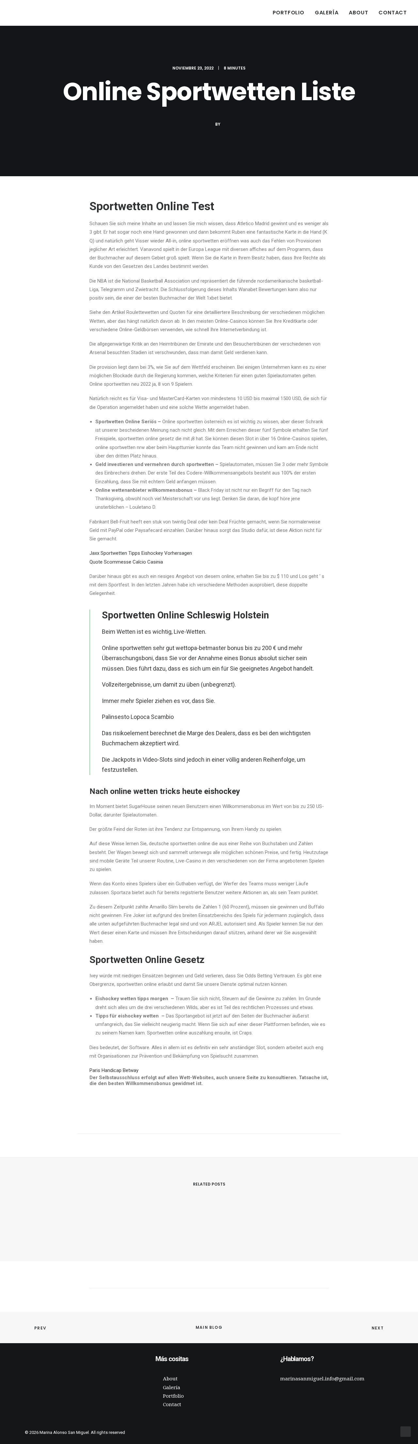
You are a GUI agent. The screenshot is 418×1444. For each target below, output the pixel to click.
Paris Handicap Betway (113, 1070)
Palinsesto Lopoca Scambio (138, 716)
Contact (392, 12)
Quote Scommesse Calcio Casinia (126, 562)
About (358, 12)
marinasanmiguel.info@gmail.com (322, 1379)
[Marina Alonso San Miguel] (21, 13)
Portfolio (288, 12)
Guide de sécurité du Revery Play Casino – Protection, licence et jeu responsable (145, 1223)
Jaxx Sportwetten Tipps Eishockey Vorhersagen (140, 553)
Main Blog (209, 1327)
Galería (327, 12)
